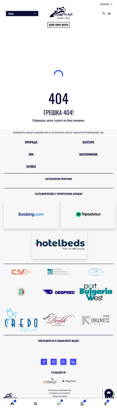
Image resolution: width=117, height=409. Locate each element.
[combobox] (106, 4)
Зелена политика (59, 385)
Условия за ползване (59, 376)
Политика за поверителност (59, 382)
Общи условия (59, 379)
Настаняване (88, 138)
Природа (31, 125)
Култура (88, 125)
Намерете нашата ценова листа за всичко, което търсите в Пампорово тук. (58, 116)
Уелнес (31, 150)
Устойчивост (59, 388)
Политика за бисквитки (59, 373)
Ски (31, 138)
